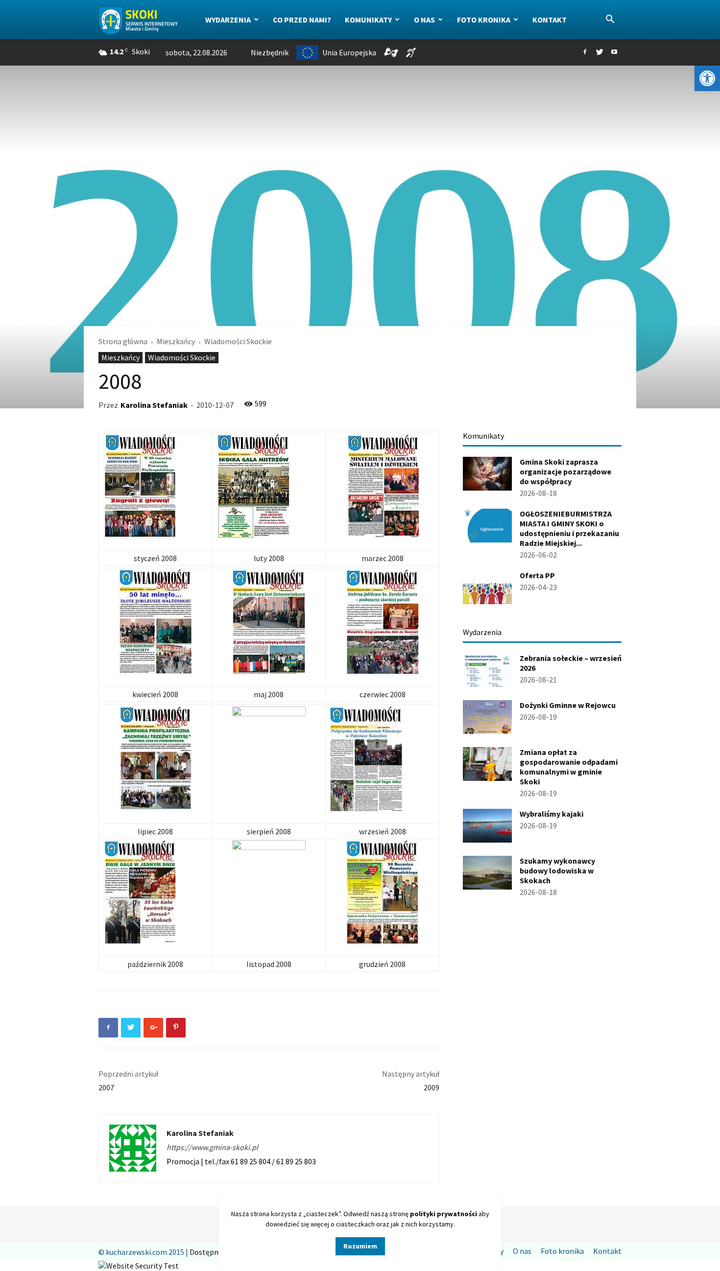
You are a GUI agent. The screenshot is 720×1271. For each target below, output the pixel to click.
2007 (106, 1087)
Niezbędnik (269, 52)
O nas (424, 19)
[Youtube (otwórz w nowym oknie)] (614, 52)
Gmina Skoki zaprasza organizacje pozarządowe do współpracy (565, 471)
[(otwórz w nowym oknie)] (155, 486)
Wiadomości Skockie (182, 357)
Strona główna (122, 341)
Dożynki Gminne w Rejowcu (568, 705)
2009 (431, 1087)
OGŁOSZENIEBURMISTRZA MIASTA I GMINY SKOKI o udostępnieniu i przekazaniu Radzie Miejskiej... (569, 528)
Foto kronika (483, 19)
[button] (707, 78)
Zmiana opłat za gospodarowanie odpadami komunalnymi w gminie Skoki (569, 766)
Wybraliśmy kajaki (551, 814)
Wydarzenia (228, 19)
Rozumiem (360, 1246)
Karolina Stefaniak (154, 405)
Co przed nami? (302, 19)
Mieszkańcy (176, 341)
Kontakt (549, 19)
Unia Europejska (349, 52)
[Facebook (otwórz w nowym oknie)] (584, 52)
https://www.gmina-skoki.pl (212, 1147)
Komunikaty (368, 19)
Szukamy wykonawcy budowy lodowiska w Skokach (557, 870)
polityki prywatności (443, 1213)
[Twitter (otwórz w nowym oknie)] (599, 52)
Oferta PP (537, 575)
